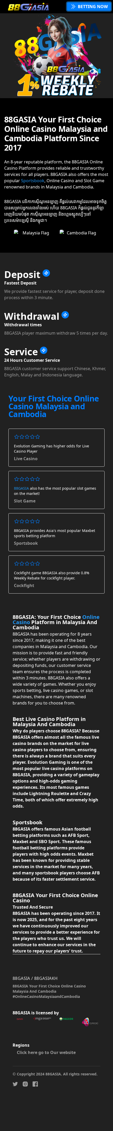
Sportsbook (32, 180)
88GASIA (21, 488)
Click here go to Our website (46, 1052)
